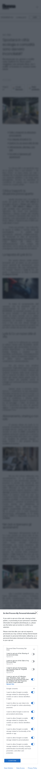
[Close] (37, 613)
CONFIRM (12, 760)
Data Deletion (8, 768)
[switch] (33, 654)
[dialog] (20, 690)
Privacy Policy (32, 768)
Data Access (20, 768)
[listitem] (20, 649)
